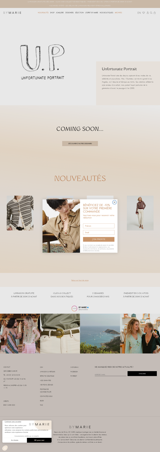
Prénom (86, 221)
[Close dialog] (114, 202)
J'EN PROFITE (98, 239)
